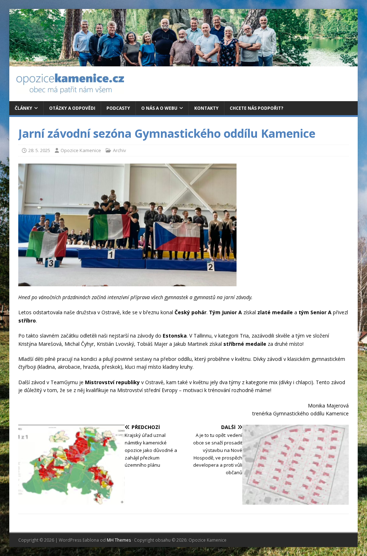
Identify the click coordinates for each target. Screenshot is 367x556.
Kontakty (206, 108)
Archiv (119, 150)
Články (23, 108)
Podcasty (118, 108)
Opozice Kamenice (81, 150)
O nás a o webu (159, 108)
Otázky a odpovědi (72, 108)
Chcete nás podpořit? (256, 108)
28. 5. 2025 (39, 150)
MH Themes (119, 540)
